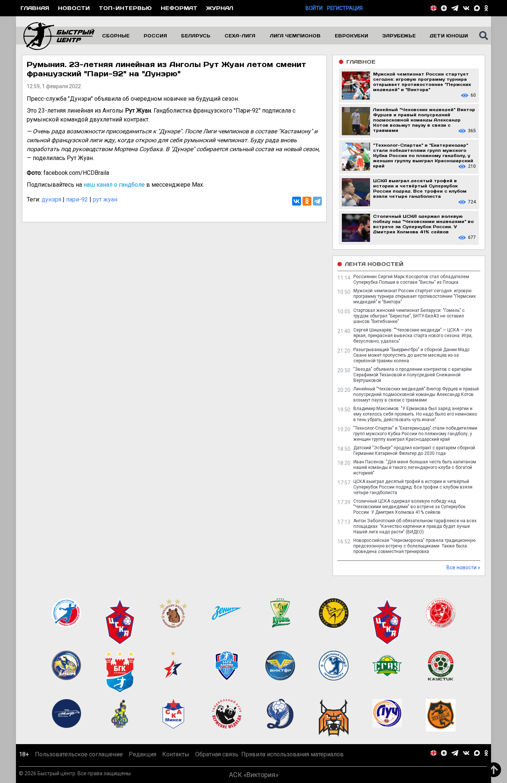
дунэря (51, 199)
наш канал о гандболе (114, 184)
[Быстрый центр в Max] (477, 8)
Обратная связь (216, 754)
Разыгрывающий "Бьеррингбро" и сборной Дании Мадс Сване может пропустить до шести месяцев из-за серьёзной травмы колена (411, 355)
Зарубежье (399, 35)
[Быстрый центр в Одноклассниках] (486, 8)
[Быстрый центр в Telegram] (454, 8)
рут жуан (105, 199)
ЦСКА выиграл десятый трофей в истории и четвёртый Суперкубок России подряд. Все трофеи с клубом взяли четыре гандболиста (412, 487)
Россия (155, 35)
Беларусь (195, 35)
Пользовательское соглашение (79, 754)
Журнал (219, 8)
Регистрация (345, 8)
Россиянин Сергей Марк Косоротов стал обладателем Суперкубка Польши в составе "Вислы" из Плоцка (411, 279)
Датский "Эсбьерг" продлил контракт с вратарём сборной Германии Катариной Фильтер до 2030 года (414, 450)
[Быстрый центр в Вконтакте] (466, 8)
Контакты (175, 754)
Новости (74, 8)
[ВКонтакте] (296, 201)
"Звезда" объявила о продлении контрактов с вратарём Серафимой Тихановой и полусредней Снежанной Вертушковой (412, 375)
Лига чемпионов (295, 35)
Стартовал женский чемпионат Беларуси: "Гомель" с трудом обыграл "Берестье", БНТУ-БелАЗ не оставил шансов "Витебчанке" (409, 316)
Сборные (116, 35)
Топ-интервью (125, 8)
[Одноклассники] (306, 201)
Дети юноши (449, 35)
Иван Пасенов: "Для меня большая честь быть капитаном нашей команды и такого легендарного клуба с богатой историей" (414, 467)
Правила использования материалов (292, 754)
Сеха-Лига (240, 35)
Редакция (142, 754)
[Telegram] (317, 201)
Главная (34, 8)
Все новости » (463, 567)
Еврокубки (351, 35)
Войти (314, 8)
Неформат (179, 8)
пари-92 (77, 199)
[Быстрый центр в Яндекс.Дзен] (444, 8)
